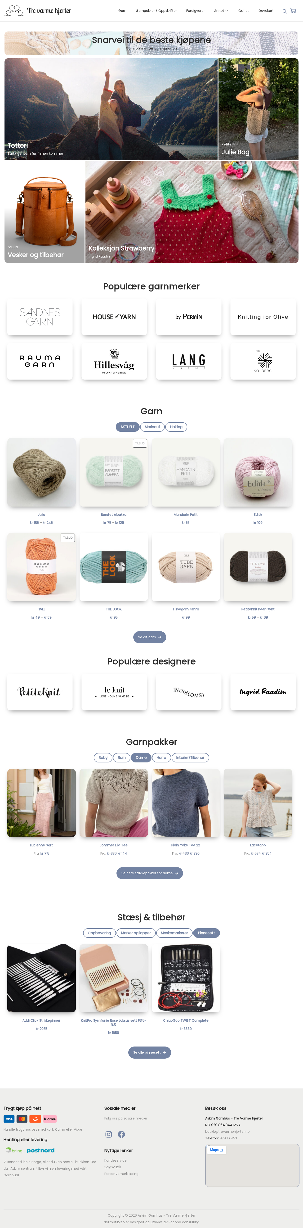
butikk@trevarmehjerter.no (227, 1131)
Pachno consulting (184, 1222)
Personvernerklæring (121, 1173)
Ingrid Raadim (100, 256)
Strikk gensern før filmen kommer (35, 153)
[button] (149, 637)
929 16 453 (228, 1138)
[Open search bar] (285, 10)
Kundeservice (115, 1160)
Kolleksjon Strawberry (122, 248)
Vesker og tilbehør (36, 255)
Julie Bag (236, 152)
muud (13, 247)
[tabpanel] (150, 541)
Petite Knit (230, 144)
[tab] (128, 426)
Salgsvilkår (112, 1167)
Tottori (18, 145)
